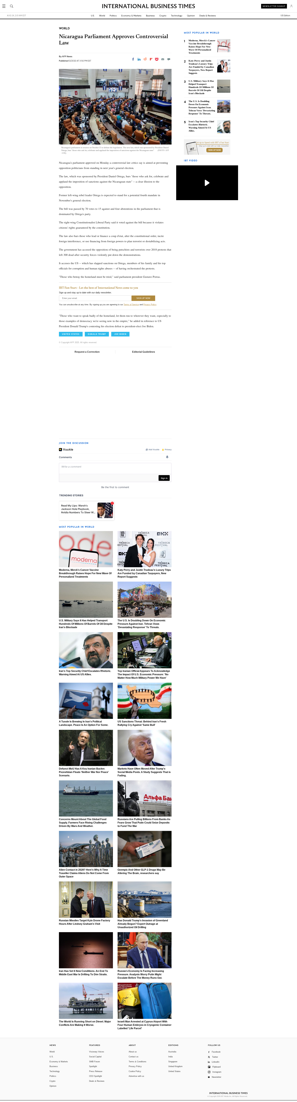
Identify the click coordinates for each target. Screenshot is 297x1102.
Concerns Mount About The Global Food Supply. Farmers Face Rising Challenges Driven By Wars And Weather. (83, 822)
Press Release (95, 1071)
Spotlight (93, 1066)
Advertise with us (136, 1076)
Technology (176, 15)
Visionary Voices (96, 1052)
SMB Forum (94, 1061)
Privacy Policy (149, 304)
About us (133, 1052)
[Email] (163, 59)
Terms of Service (131, 304)
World (102, 15)
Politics (113, 15)
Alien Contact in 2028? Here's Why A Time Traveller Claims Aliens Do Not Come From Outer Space (84, 873)
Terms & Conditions (137, 1061)
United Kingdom (175, 1066)
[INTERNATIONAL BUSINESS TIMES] (148, 6)
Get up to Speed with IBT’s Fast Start (212, 143)
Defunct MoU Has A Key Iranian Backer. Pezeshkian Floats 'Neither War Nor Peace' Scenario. (84, 772)
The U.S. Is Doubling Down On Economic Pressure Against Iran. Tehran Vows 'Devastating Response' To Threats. (142, 624)
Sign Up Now (214, 150)
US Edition (285, 15)
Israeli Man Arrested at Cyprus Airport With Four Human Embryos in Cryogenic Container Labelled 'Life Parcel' (144, 1025)
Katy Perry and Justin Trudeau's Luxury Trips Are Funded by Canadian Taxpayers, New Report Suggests (144, 573)
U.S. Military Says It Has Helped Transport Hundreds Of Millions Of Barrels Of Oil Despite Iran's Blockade (85, 624)
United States (174, 1071)
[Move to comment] (169, 59)
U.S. (93, 15)
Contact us (133, 1056)
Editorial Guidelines (143, 352)
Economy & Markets (131, 15)
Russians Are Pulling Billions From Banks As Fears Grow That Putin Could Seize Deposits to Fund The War (144, 822)
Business (150, 15)
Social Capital (95, 1056)
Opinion (191, 15)
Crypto (162, 15)
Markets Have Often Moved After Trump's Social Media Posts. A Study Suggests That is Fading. (144, 772)
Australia (172, 1052)
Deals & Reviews (207, 15)
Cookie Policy (135, 1071)
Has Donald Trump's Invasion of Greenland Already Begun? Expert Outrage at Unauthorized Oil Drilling (143, 924)
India (170, 1056)
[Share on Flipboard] (151, 59)
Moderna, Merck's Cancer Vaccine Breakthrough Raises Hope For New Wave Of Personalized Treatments (85, 573)
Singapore (172, 1061)
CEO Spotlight (95, 1076)
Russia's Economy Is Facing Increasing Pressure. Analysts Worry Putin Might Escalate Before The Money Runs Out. (141, 974)
